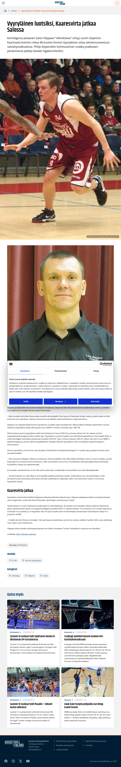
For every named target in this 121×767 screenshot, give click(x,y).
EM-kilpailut (14, 632)
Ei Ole (14, 560)
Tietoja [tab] (96, 371)
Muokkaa (59, 401)
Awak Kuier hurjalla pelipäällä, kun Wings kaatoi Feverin (83, 706)
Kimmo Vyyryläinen (33, 560)
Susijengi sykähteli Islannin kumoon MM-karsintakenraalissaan (83, 638)
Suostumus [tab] (25, 371)
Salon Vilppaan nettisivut (26, 534)
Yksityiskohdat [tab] (60, 371)
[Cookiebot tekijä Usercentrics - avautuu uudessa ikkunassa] (101, 364)
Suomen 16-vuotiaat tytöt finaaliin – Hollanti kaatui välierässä (31, 706)
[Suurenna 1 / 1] (111, 248)
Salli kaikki (95, 401)
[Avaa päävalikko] (3, 3)
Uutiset (14, 10)
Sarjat (45, 575)
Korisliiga (15, 575)
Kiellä (26, 401)
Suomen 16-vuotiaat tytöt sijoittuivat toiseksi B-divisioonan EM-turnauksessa (32, 638)
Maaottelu (68, 632)
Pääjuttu (31, 575)
